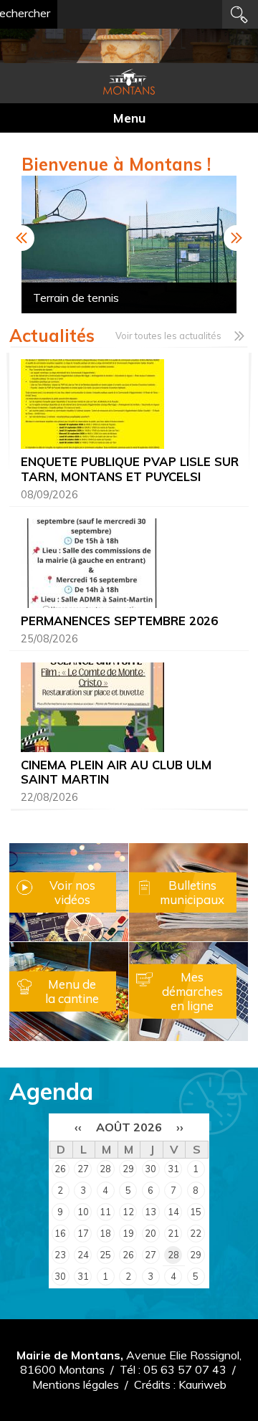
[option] (129, 245)
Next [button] (236, 238)
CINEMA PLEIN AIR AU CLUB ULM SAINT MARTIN (116, 771)
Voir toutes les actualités (168, 335)
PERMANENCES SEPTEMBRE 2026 (119, 620)
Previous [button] (21, 238)
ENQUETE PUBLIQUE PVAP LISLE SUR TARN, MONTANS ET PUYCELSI (130, 468)
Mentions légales (75, 1384)
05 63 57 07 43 (184, 1369)
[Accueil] (129, 82)
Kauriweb (202, 1384)
